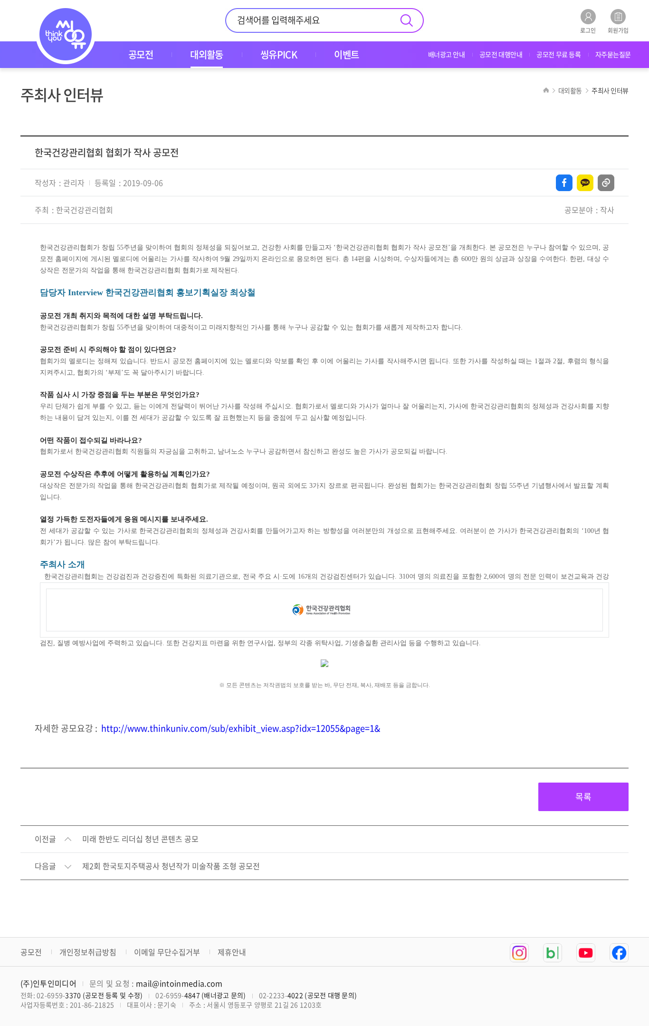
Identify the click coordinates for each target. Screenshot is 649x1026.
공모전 (31, 952)
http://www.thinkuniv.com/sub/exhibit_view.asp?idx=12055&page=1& (240, 728)
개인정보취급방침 (87, 952)
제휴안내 (232, 952)
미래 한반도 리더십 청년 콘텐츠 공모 (140, 839)
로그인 (588, 29)
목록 (583, 796)
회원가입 (618, 29)
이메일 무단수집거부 (167, 952)
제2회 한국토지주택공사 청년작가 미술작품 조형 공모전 (171, 866)
